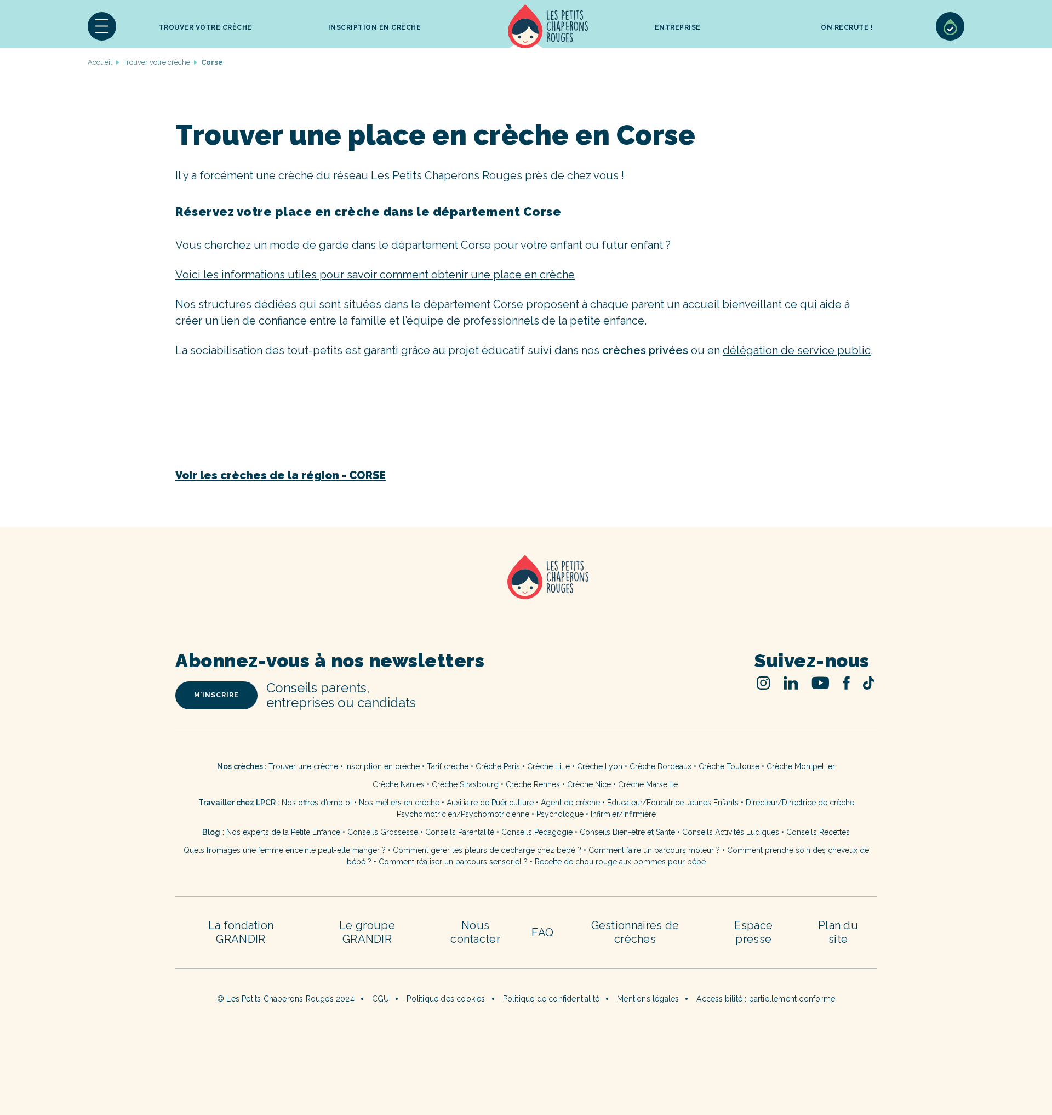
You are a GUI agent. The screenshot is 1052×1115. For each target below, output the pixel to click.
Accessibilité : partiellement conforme (765, 998)
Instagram (763, 683)
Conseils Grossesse (382, 832)
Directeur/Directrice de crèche (800, 802)
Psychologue (560, 814)
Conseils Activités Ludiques (730, 832)
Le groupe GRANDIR (367, 932)
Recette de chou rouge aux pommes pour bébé (620, 861)
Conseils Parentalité (459, 832)
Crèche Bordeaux (660, 766)
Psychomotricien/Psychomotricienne (463, 814)
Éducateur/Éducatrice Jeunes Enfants (673, 802)
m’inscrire (216, 695)
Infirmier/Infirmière (623, 814)
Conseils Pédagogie (537, 832)
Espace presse (753, 932)
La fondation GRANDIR (241, 932)
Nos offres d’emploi (317, 802)
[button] (102, 26)
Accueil (547, 26)
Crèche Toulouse (729, 766)
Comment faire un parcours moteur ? (654, 850)
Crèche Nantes (399, 784)
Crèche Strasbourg (465, 784)
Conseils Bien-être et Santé (627, 832)
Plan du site (838, 932)
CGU (381, 998)
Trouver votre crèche (205, 27)
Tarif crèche (447, 766)
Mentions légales (648, 998)
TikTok (869, 683)
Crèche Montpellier (801, 766)
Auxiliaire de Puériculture (490, 802)
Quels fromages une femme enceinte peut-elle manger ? (285, 850)
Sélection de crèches (950, 26)
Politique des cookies (446, 998)
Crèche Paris (498, 766)
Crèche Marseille (649, 784)
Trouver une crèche (303, 766)
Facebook (846, 683)
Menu (102, 26)
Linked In (791, 683)
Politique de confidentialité (551, 998)
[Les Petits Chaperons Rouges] (526, 591)
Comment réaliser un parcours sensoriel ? (453, 861)
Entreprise (678, 27)
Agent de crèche (570, 802)
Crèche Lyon (599, 766)
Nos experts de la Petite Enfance (283, 832)
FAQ (542, 932)
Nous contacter (475, 932)
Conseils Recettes (818, 832)
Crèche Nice (589, 784)
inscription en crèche (374, 27)
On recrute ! (847, 27)
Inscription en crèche (382, 766)
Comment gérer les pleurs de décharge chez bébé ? (488, 850)
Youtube (820, 683)
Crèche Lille (548, 766)
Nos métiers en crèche (399, 802)
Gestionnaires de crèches (635, 932)
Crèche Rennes (533, 784)
